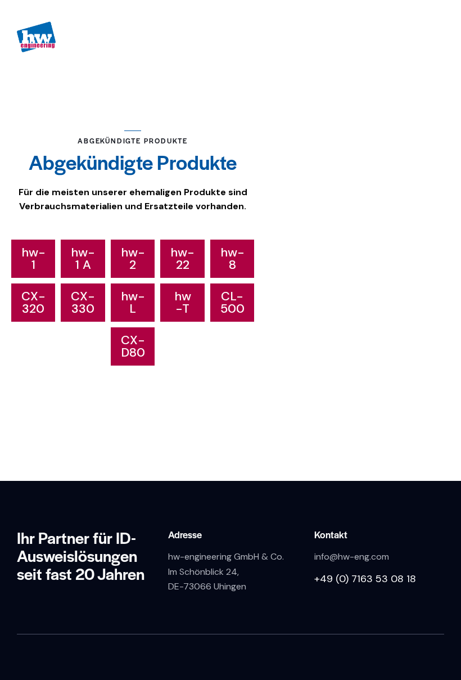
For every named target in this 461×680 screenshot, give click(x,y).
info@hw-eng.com (351, 556)
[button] (33, 259)
